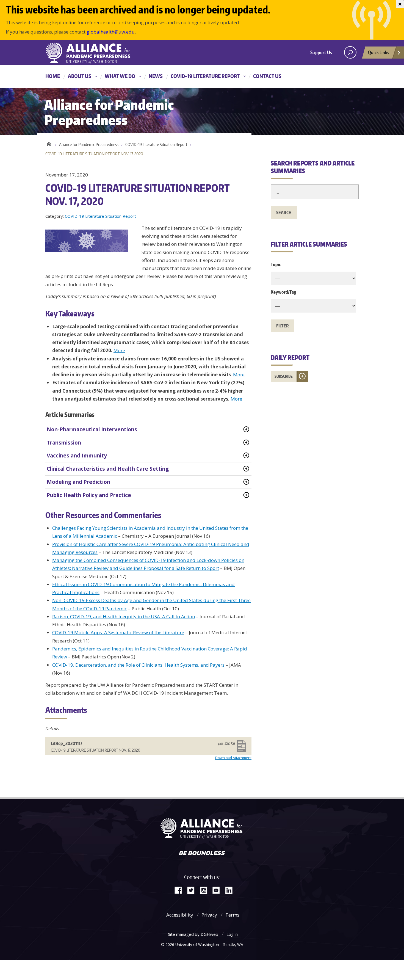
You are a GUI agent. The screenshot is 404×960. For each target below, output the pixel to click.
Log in (232, 934)
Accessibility (179, 915)
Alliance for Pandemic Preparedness (88, 144)
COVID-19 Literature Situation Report (156, 144)
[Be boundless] (202, 853)
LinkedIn (231, 890)
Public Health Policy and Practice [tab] (89, 495)
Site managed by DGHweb (193, 934)
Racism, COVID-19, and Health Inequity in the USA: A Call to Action (123, 616)
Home (52, 76)
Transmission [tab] (64, 442)
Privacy (209, 915)
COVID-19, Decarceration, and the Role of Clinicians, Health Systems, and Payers (138, 665)
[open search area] (350, 52)
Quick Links (378, 52)
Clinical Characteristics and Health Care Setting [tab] (108, 468)
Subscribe (284, 376)
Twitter (193, 890)
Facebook (180, 890)
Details (52, 728)
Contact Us (267, 76)
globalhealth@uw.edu (111, 32)
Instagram (205, 890)
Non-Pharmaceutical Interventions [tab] (92, 429)
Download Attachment (233, 757)
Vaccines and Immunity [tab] (77, 455)
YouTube (218, 890)
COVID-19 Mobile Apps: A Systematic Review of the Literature (118, 632)
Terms (232, 915)
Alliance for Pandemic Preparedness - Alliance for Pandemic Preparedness (90, 53)
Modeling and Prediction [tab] (78, 481)
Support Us (321, 52)
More (119, 350)
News (156, 76)
